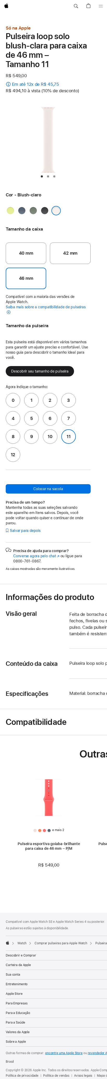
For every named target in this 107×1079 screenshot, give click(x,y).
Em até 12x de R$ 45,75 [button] (35, 84)
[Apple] (7, 942)
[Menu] (101, 6)
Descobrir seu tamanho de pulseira (40, 371)
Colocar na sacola (48, 489)
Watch (21, 943)
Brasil (10, 1061)
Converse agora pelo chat (36, 556)
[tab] (42, 176)
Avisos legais (83, 1075)
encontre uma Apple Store (64, 1053)
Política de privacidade (22, 1075)
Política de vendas (56, 1075)
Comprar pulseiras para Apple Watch (61, 943)
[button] (76, 6)
